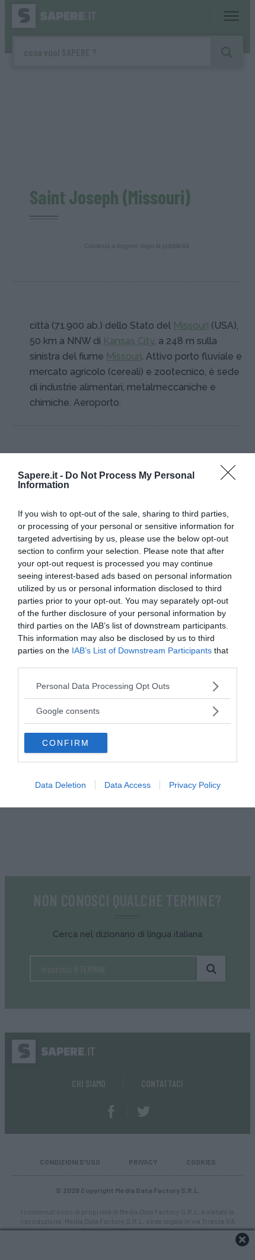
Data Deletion (60, 785)
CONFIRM (66, 743)
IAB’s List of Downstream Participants (142, 650)
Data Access (127, 785)
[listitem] (127, 686)
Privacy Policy (195, 785)
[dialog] (127, 630)
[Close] (232, 476)
